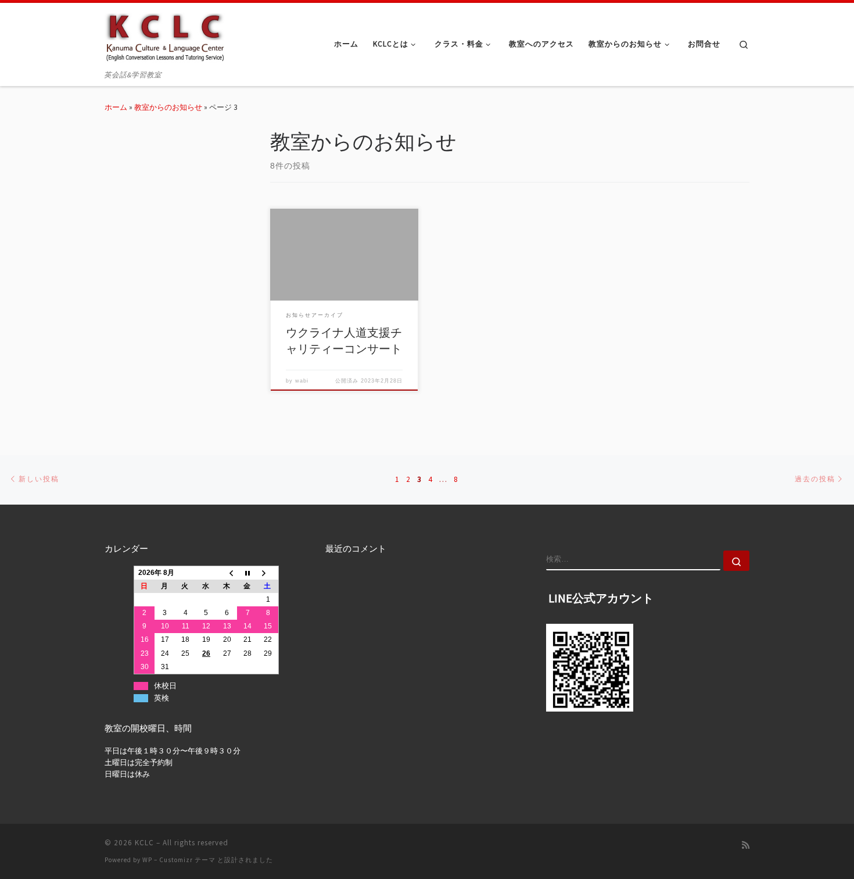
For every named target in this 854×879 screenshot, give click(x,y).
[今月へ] (247, 573)
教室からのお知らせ (168, 107)
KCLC (144, 843)
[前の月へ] (227, 573)
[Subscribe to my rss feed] (745, 845)
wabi (301, 381)
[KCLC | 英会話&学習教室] (165, 35)
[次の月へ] (268, 573)
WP (147, 860)
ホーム (116, 107)
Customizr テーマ (187, 860)
